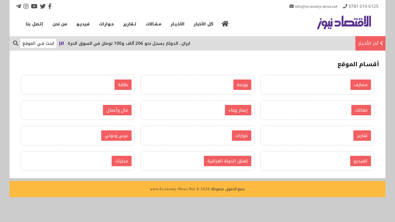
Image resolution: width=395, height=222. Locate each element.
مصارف (361, 85)
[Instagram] (26, 6)
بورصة (242, 85)
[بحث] (15, 43)
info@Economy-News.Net (316, 6)
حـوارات (106, 24)
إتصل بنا (34, 24)
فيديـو (83, 24)
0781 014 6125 (364, 6)
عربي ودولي (116, 136)
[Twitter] (43, 6)
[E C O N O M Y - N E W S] (344, 25)
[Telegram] (18, 6)
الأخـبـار (177, 24)
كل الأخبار (203, 24)
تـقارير (129, 24)
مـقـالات (153, 24)
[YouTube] (34, 6)
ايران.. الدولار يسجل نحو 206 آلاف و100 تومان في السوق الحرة (131, 43)
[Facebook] (50, 6)
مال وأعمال (117, 110)
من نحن (59, 24)
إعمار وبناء (238, 110)
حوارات (241, 136)
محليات (121, 161)
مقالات (361, 110)
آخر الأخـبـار (368, 43)
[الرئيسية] (225, 25)
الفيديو (361, 161)
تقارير (362, 136)
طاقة (123, 85)
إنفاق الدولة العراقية (227, 161)
